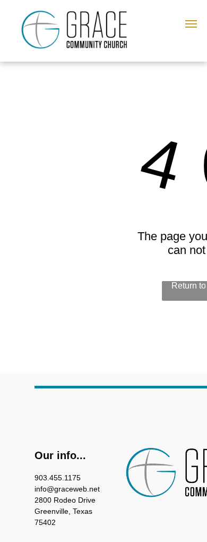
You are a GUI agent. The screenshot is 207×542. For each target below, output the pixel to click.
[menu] (191, 24)
